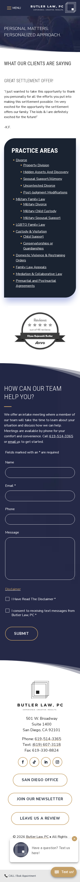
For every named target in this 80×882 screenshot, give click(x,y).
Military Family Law (30, 199)
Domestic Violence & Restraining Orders (40, 258)
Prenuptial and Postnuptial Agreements (36, 283)
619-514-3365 (61, 436)
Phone (10, 509)
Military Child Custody (39, 211)
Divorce (21, 160)
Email (10, 485)
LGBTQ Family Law (30, 224)
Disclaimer (13, 589)
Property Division (36, 165)
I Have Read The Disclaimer (34, 599)
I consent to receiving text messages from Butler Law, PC (43, 613)
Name (9, 462)
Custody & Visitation (31, 231)
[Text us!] (63, 873)
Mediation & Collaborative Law (39, 274)
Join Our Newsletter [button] (40, 799)
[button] (13, 7)
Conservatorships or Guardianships (38, 246)
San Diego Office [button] (40, 780)
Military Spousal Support (42, 218)
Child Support (33, 236)
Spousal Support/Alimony (42, 178)
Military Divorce (35, 204)
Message (12, 532)
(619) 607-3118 (46, 744)
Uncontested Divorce (39, 185)
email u (13, 441)
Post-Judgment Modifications (45, 192)
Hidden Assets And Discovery (45, 172)
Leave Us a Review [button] (40, 818)
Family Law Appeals (31, 267)
